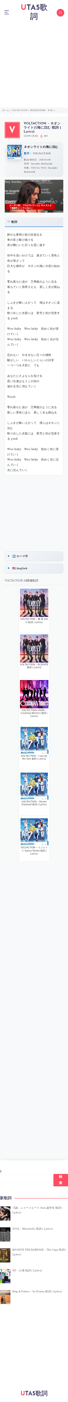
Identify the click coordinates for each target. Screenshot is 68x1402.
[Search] (60, 12)
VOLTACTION (19, 110)
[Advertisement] (34, 61)
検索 (61, 1180)
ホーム (5, 110)
